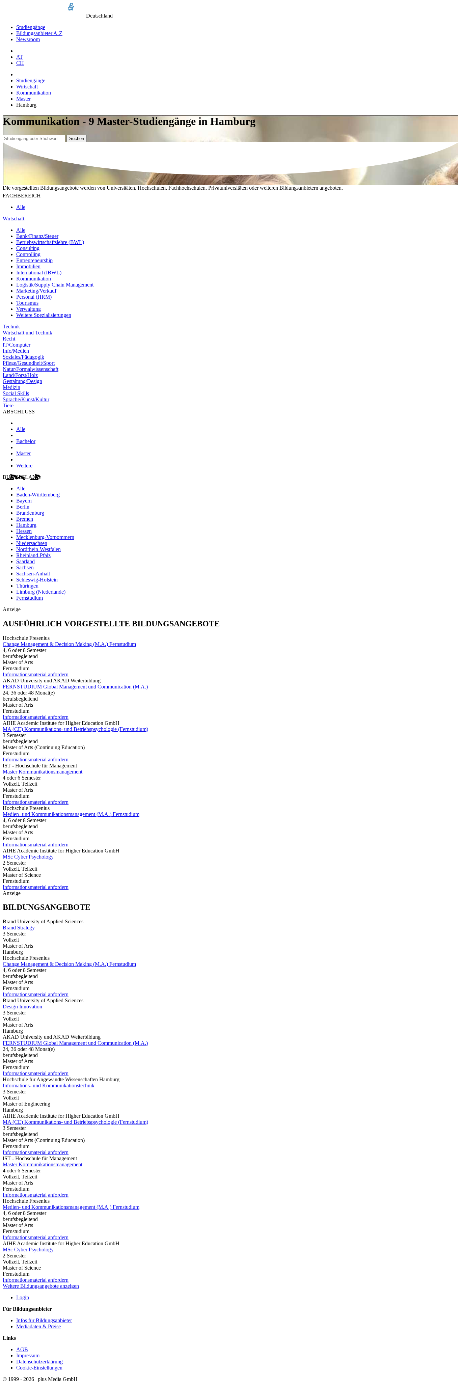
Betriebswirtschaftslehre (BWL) (50, 242)
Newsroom (28, 39)
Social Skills (16, 393)
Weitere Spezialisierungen (43, 315)
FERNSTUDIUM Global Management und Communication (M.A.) (75, 686)
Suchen (76, 138)
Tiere (8, 405)
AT (19, 57)
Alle (20, 207)
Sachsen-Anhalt (33, 573)
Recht (9, 339)
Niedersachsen (31, 543)
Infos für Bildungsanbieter (44, 1320)
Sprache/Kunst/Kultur (26, 399)
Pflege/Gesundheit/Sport (29, 363)
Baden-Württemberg (38, 494)
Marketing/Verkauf (36, 291)
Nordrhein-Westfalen (38, 549)
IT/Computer (16, 345)
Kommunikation (33, 93)
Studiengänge (30, 27)
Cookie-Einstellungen (39, 1367)
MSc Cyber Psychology (28, 857)
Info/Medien (16, 351)
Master (23, 99)
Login (22, 1297)
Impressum (27, 1355)
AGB (22, 1349)
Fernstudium (29, 598)
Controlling (28, 254)
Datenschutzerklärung (39, 1361)
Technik (11, 326)
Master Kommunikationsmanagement (42, 772)
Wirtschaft (27, 86)
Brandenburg (30, 513)
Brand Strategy (19, 927)
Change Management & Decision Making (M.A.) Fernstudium (69, 644)
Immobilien (28, 266)
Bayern (24, 501)
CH (20, 63)
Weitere (24, 465)
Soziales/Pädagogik (23, 357)
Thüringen (27, 586)
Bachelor (25, 441)
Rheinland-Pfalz (33, 555)
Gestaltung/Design (22, 381)
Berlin (22, 507)
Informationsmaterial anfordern (36, 674)
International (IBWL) (38, 272)
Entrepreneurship (34, 260)
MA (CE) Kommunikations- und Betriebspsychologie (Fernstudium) (75, 729)
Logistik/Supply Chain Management (54, 285)
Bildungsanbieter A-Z (39, 33)
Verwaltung (28, 309)
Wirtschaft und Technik (27, 332)
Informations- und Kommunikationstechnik (48, 1085)
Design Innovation (22, 1006)
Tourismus (27, 303)
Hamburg (26, 525)
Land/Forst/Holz (20, 375)
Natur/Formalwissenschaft (30, 369)
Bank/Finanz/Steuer (37, 236)
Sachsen (25, 567)
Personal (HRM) (34, 297)
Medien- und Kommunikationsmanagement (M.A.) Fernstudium (71, 814)
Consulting (27, 248)
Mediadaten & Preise (38, 1326)
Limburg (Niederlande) (40, 592)
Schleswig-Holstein (37, 579)
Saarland (25, 561)
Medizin (11, 387)
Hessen (24, 531)
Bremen (24, 519)
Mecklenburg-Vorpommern (45, 537)
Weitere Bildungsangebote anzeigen (41, 1286)
